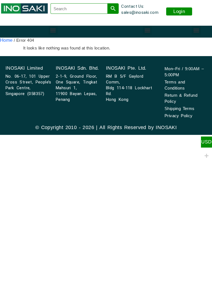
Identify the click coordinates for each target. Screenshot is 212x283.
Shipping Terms (180, 108)
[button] (53, 30)
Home (6, 40)
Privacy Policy (179, 115)
